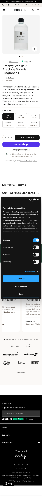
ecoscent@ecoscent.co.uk (21, 472)
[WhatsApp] (6, 5)
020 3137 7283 (21, 469)
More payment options (21, 150)
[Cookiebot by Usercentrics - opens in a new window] (29, 200)
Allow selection (21, 286)
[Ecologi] (21, 456)
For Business (19, 5)
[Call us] (3, 5)
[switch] (36, 247)
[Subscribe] (38, 413)
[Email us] (8, 5)
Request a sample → (28, 161)
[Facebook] (15, 464)
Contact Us (36, 5)
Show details (29, 271)
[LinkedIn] (23, 464)
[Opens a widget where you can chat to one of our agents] (8, 484)
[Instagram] (19, 464)
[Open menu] (4, 10)
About (28, 5)
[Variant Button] (34, 49)
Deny (21, 294)
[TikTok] (27, 464)
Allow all (21, 279)
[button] (38, 10)
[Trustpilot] (29, 419)
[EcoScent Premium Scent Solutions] (20, 10)
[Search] (33, 10)
